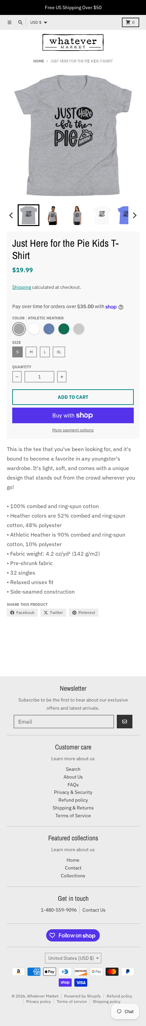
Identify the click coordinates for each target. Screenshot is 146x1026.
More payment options (73, 429)
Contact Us (94, 910)
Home (38, 61)
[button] (28, 215)
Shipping (21, 287)
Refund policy (119, 996)
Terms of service (72, 1001)
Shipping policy (107, 1001)
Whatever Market (42, 996)
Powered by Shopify (82, 996)
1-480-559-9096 (59, 910)
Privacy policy (38, 1001)
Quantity (21, 367)
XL (59, 351)
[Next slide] (134, 215)
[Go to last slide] (11, 215)
